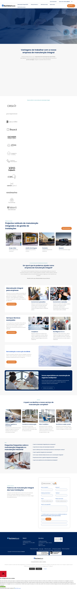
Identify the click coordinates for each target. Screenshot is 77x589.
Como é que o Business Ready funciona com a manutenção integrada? (48, 454)
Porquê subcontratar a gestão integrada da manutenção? (45, 457)
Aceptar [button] (45, 568)
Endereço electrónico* (45, 493)
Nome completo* (44, 487)
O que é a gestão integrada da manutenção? (42, 452)
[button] (28, 4)
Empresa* (58, 487)
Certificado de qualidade (56, 548)
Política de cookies (47, 548)
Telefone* (58, 493)
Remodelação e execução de (18, 351)
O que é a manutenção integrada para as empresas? (44, 444)
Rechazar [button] (32, 568)
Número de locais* (59, 498)
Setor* (42, 498)
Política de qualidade (65, 548)
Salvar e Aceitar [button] (3, 586)
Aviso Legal (41, 548)
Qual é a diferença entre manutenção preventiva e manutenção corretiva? (49, 449)
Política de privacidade (34, 548)
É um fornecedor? (53, 1)
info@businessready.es (27, 541)
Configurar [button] (39, 568)
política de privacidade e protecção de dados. (51, 515)
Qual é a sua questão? (46, 504)
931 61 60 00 (42, 545)
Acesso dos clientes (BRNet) (64, 1)
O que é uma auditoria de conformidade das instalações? (45, 460)
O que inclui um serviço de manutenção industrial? (43, 447)
